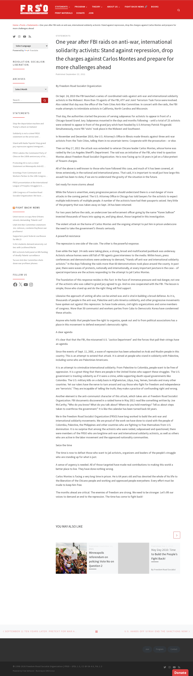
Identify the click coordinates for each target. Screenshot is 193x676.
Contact (174, 649)
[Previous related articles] (169, 535)
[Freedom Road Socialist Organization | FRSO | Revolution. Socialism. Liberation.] (32, 9)
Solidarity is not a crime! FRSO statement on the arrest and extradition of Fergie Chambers (27, 135)
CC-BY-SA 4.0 (88, 666)
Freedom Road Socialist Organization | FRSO (48, 666)
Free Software (28, 671)
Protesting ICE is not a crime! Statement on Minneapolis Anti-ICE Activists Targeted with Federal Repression (28, 165)
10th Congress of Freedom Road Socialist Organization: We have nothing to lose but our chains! (27, 194)
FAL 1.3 (98, 666)
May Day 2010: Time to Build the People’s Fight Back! (164, 554)
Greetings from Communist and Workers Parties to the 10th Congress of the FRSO (30, 174)
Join (147, 649)
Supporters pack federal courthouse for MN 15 (29, 238)
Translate (34, 50)
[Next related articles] (176, 535)
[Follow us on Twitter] (14, 37)
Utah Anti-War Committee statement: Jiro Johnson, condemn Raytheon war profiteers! (30, 228)
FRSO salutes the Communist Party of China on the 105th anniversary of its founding (29, 155)
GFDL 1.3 (76, 666)
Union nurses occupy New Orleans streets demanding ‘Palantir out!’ (28, 218)
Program (159, 649)
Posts (22, 25)
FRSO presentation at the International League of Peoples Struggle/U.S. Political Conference (30, 184)
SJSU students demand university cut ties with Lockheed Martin (30, 246)
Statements (32, 25)
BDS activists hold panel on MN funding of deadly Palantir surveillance (30, 254)
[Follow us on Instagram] (19, 37)
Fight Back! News (28, 207)
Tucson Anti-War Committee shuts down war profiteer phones (28, 262)
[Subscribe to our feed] (30, 37)
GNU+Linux (50, 671)
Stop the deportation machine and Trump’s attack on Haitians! (28, 125)
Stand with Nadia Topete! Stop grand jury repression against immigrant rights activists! (29, 145)
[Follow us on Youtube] (24, 37)
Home (15, 25)
